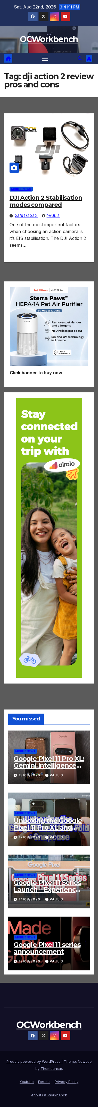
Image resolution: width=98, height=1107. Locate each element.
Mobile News (21, 189)
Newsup (85, 1061)
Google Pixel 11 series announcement (47, 948)
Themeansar (51, 1068)
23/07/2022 (26, 216)
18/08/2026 (30, 775)
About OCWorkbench (49, 1095)
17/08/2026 (30, 837)
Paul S (53, 216)
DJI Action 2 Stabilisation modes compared (46, 201)
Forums (44, 1081)
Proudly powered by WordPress (34, 1061)
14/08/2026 (30, 899)
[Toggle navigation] (45, 59)
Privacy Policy (66, 1081)
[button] (80, 58)
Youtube (27, 1081)
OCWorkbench (49, 39)
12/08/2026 (30, 961)
